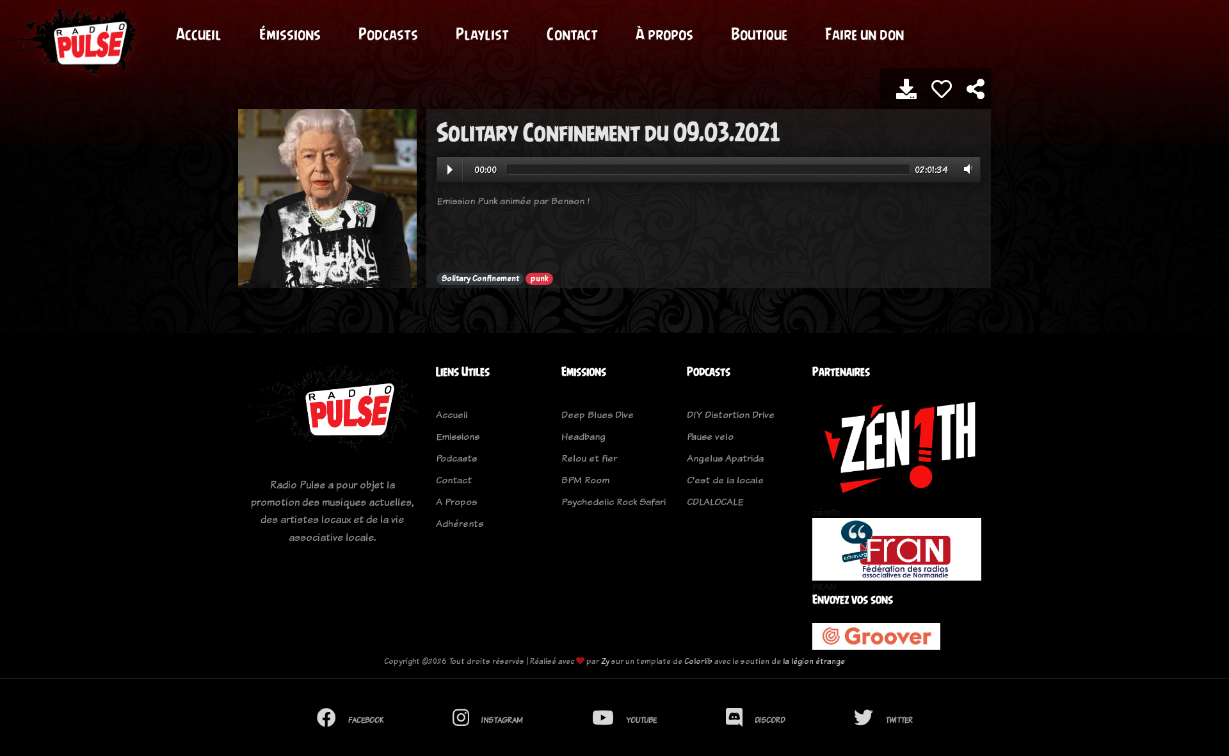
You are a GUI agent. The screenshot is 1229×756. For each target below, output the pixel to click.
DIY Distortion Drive (731, 414)
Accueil (198, 34)
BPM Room (585, 480)
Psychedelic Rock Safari (613, 501)
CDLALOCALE (715, 501)
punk (539, 278)
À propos (664, 34)
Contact (572, 34)
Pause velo (710, 436)
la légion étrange (814, 660)
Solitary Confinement (480, 278)
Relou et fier (589, 458)
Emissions (457, 436)
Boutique (759, 34)
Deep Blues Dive (597, 414)
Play (450, 170)
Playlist (482, 34)
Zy (605, 660)
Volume (965, 169)
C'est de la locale (725, 480)
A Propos (456, 501)
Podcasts (388, 34)
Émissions (290, 34)
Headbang (583, 436)
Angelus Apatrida (725, 458)
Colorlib (698, 660)
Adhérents (459, 523)
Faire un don (864, 34)
